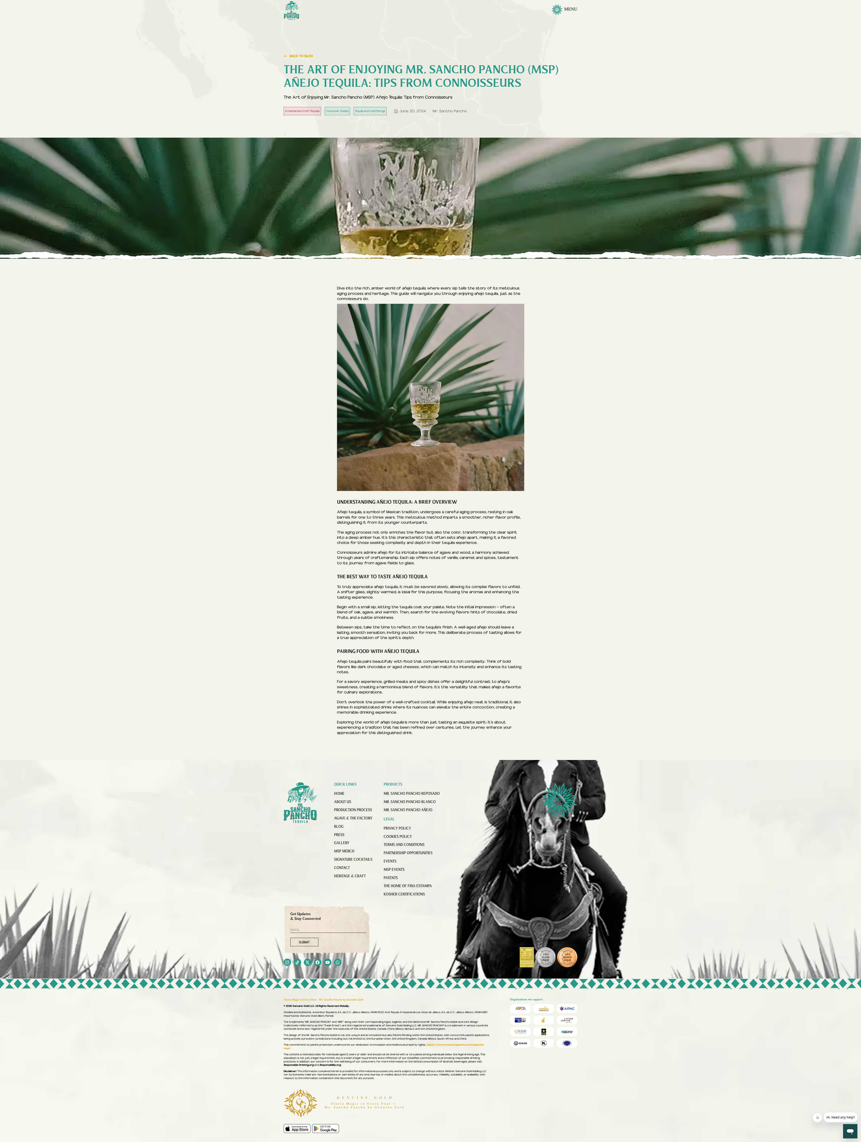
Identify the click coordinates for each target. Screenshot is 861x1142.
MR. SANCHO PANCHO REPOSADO (412, 794)
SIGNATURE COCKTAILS (353, 860)
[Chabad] (543, 1020)
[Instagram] (287, 963)
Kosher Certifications (404, 894)
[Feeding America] (543, 1008)
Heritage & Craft (350, 876)
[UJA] (567, 1031)
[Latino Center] (567, 1020)
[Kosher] (520, 1043)
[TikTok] (297, 963)
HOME (339, 794)
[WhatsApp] (337, 963)
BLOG (339, 827)
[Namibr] (520, 1031)
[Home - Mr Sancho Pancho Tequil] (300, 802)
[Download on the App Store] (297, 1128)
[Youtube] (327, 963)
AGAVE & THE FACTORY (353, 818)
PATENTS (391, 878)
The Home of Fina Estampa (408, 886)
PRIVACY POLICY (397, 828)
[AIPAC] (567, 1008)
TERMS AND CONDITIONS (404, 845)
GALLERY (341, 843)
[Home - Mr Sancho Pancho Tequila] (291, 10)
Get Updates (305, 916)
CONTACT (342, 868)
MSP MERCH (344, 851)
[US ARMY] (543, 1031)
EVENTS (390, 861)
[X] (307, 963)
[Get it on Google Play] (325, 1128)
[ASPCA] (520, 1008)
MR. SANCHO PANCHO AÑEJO (408, 810)
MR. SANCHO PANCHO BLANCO (410, 802)
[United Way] (520, 1020)
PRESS (339, 835)
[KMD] (543, 1043)
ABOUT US (342, 802)
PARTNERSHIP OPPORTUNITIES (408, 853)
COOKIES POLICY (398, 837)
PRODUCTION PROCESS (353, 810)
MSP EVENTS (394, 870)
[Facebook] (317, 963)
